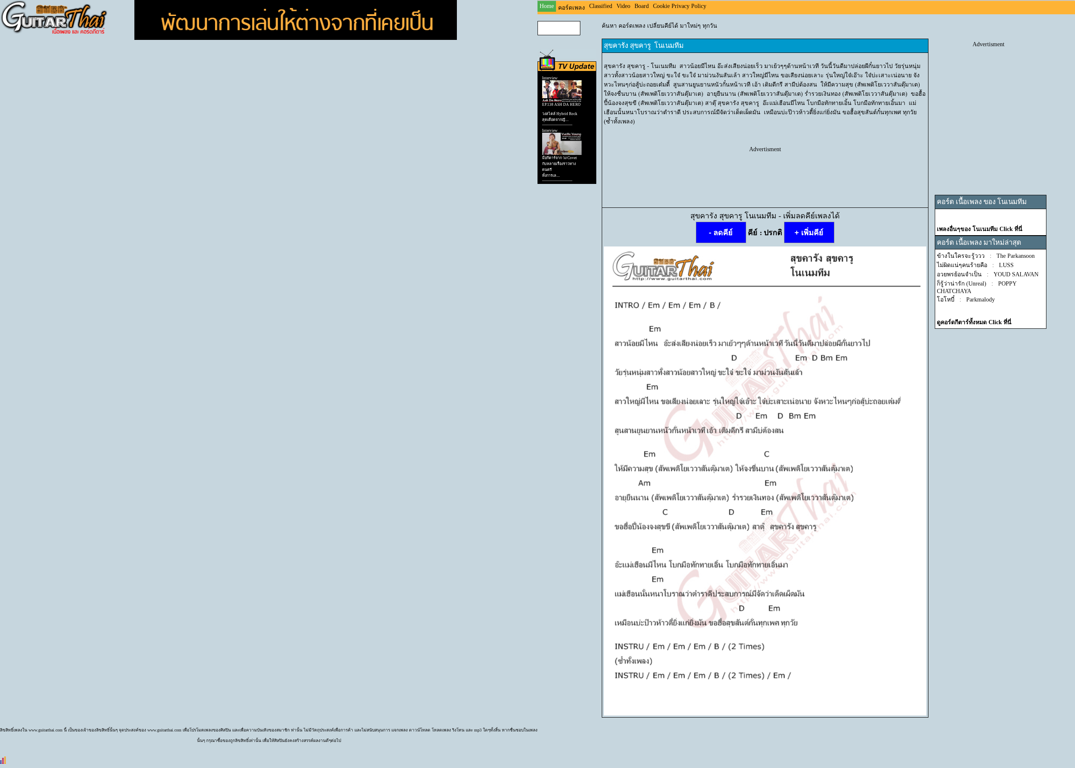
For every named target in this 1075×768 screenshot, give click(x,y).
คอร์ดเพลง (571, 8)
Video (623, 6)
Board (642, 6)
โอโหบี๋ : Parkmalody (966, 299)
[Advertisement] (765, 172)
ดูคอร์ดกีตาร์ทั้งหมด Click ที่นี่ (974, 322)
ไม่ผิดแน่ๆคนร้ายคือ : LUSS (975, 265)
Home (547, 6)
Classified (600, 6)
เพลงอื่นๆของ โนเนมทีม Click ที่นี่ (980, 229)
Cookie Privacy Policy (679, 6)
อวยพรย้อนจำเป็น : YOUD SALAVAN (987, 274)
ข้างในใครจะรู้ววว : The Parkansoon (986, 256)
